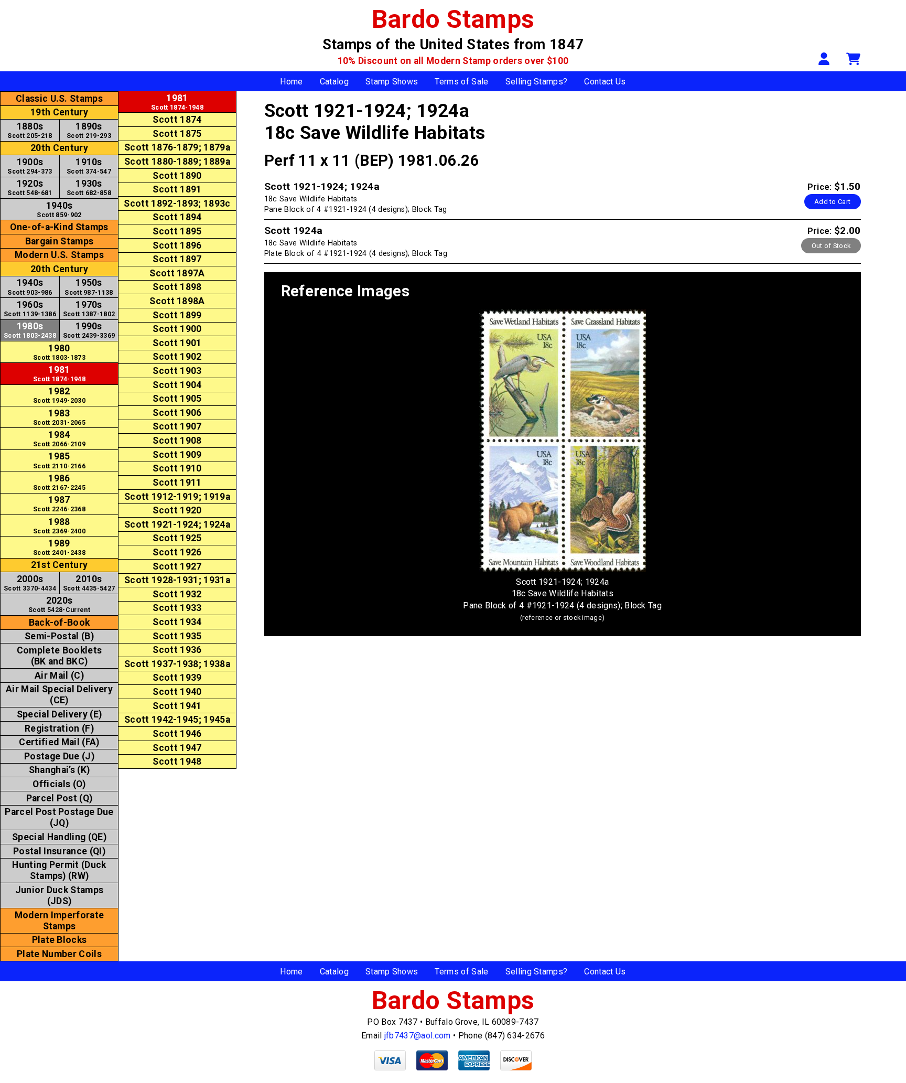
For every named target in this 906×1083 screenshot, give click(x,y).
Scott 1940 (177, 692)
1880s (29, 130)
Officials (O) (59, 784)
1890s (89, 130)
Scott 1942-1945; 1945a (177, 719)
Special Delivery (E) (59, 714)
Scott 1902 (177, 356)
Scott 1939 (177, 677)
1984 (59, 439)
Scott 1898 (177, 287)
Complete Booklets (59, 656)
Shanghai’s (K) (59, 770)
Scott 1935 (177, 636)
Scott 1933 (177, 608)
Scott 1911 (177, 482)
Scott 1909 (177, 454)
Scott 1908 (177, 440)
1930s (89, 187)
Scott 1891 (177, 189)
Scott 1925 (177, 538)
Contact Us (604, 82)
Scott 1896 (177, 245)
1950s (88, 286)
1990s (89, 330)
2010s (89, 583)
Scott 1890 (177, 175)
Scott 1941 (177, 706)
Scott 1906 (177, 413)
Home (291, 82)
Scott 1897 (177, 259)
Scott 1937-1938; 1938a (177, 664)
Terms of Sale (461, 82)
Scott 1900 (177, 329)
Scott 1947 (177, 748)
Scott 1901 (177, 343)
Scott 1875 (177, 133)
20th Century (59, 148)
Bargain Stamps (59, 241)
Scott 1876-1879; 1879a (177, 147)
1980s (30, 330)
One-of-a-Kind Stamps (59, 227)
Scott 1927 (177, 566)
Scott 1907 (177, 426)
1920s (29, 187)
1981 (59, 373)
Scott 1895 (177, 231)
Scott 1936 (177, 650)
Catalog (334, 82)
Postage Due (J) (59, 756)
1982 (59, 395)
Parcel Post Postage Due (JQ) (59, 817)
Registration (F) (59, 728)
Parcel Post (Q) (59, 798)
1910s (89, 166)
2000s (30, 583)
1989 (59, 547)
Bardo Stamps (453, 19)
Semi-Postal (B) (59, 636)
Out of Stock (831, 246)
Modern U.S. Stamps (59, 255)
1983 (59, 417)
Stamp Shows (391, 82)
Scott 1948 (177, 761)
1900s (29, 166)
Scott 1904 (177, 385)
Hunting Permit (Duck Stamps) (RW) (59, 870)
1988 (59, 526)
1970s (89, 308)
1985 (59, 460)
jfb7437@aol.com (417, 1036)
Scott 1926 (177, 552)
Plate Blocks (59, 940)
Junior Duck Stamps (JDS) (59, 895)
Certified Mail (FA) (59, 742)
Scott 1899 (177, 315)
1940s (59, 209)
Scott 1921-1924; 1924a (177, 524)
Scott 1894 (177, 217)
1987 (59, 504)
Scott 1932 (177, 594)
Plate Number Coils (59, 954)
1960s (30, 308)
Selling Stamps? (536, 82)
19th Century (59, 112)
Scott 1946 (177, 733)
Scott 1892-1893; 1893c (177, 203)
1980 (59, 352)
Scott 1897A (177, 273)
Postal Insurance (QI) (59, 851)
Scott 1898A (177, 301)
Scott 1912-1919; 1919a (177, 496)
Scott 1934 (177, 622)
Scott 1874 (177, 119)
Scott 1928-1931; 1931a (177, 580)
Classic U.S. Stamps (59, 98)
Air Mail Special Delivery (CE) (59, 694)
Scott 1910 (177, 468)
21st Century (59, 565)
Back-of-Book (59, 622)
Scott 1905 (177, 398)
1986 (59, 482)
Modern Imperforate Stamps (59, 920)
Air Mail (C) (59, 675)
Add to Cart (832, 202)
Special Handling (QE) (59, 837)
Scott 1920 (177, 510)
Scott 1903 (177, 371)
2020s (59, 604)
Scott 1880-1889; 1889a (177, 161)
